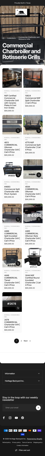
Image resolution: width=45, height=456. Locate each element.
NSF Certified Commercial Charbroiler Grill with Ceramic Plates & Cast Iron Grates (11, 101)
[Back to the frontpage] (3, 38)
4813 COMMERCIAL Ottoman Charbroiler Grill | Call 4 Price (12, 147)
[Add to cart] (18, 83)
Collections (11, 38)
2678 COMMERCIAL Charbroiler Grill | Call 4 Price (12, 323)
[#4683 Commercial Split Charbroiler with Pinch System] (12, 169)
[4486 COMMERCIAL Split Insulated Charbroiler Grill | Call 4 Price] (12, 213)
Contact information (22, 445)
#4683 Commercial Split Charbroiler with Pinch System (12, 190)
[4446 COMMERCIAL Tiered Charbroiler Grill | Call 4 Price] (12, 257)
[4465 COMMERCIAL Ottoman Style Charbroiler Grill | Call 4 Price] (33, 213)
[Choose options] (18, 130)
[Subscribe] (38, 407)
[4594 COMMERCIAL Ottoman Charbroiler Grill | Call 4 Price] (33, 169)
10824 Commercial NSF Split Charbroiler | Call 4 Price (32, 99)
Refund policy (7, 442)
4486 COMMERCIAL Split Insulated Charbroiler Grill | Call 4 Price (12, 236)
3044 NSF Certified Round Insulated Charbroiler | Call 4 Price (33, 280)
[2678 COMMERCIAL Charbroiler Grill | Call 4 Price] (12, 302)
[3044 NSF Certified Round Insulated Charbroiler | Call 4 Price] (33, 257)
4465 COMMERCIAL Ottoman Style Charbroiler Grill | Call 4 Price (33, 236)
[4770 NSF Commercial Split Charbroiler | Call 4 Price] (33, 124)
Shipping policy (37, 442)
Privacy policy (16, 442)
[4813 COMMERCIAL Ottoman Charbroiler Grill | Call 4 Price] (12, 124)
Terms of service (27, 442)
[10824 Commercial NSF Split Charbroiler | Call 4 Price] (33, 78)
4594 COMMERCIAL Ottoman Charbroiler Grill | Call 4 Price (33, 191)
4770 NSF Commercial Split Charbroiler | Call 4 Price (33, 146)
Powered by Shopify (34, 439)
